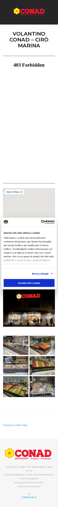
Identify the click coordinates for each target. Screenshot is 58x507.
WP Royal (36, 486)
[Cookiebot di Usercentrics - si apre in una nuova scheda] (41, 222)
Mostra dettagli (40, 273)
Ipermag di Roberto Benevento (29, 482)
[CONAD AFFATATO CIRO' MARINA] (29, 11)
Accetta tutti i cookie (29, 283)
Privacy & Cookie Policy (15, 425)
